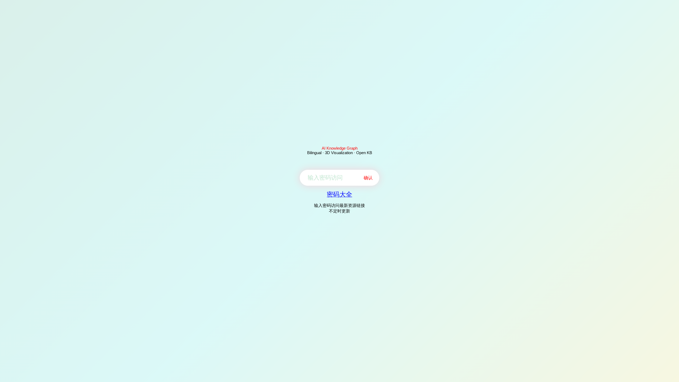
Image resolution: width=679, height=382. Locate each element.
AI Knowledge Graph (340, 148)
